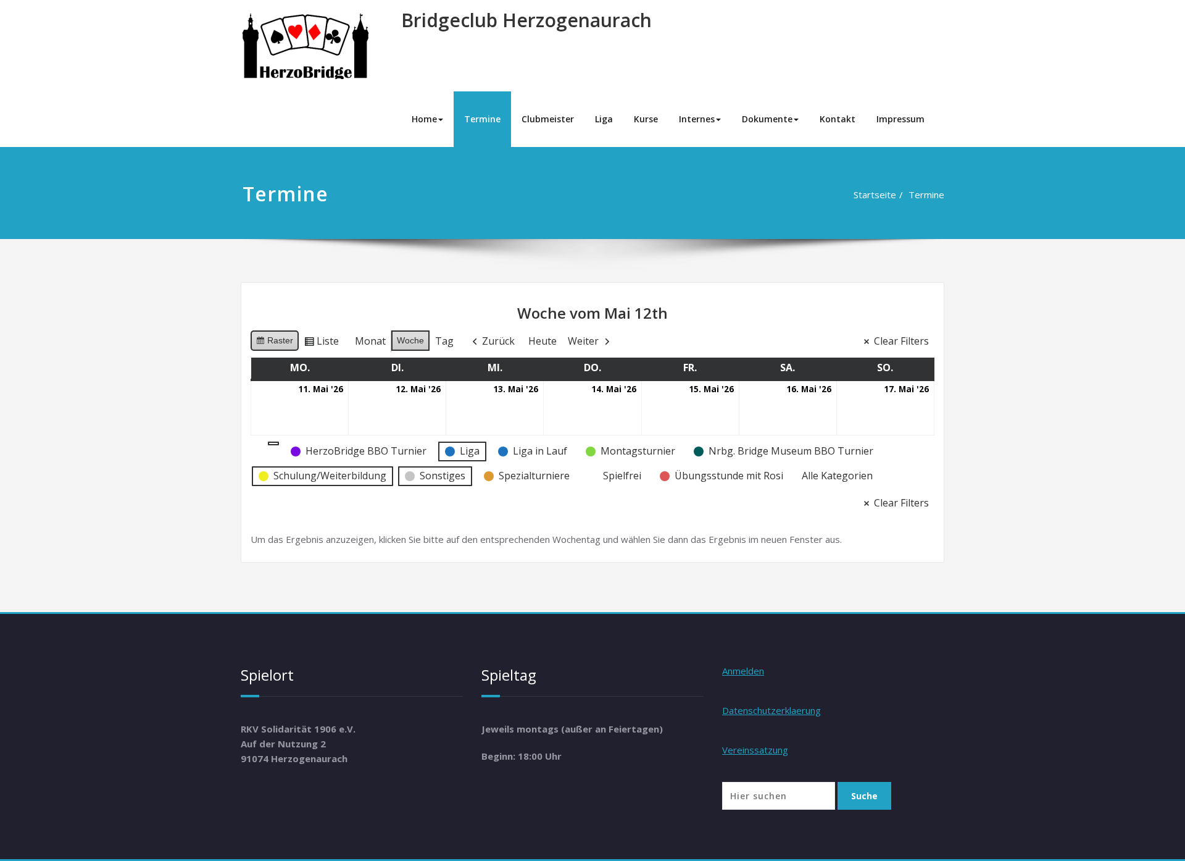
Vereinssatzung (755, 750)
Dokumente (767, 119)
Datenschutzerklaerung (771, 710)
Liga (604, 119)
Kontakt (837, 119)
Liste (321, 343)
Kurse (646, 119)
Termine (482, 119)
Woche (410, 340)
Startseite (875, 194)
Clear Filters (901, 341)
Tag (444, 341)
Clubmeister (548, 119)
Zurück (498, 341)
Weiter (583, 341)
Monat (370, 341)
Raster (274, 343)
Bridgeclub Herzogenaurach (526, 20)
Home (424, 119)
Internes (697, 119)
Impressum (900, 119)
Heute (542, 341)
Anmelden (743, 671)
